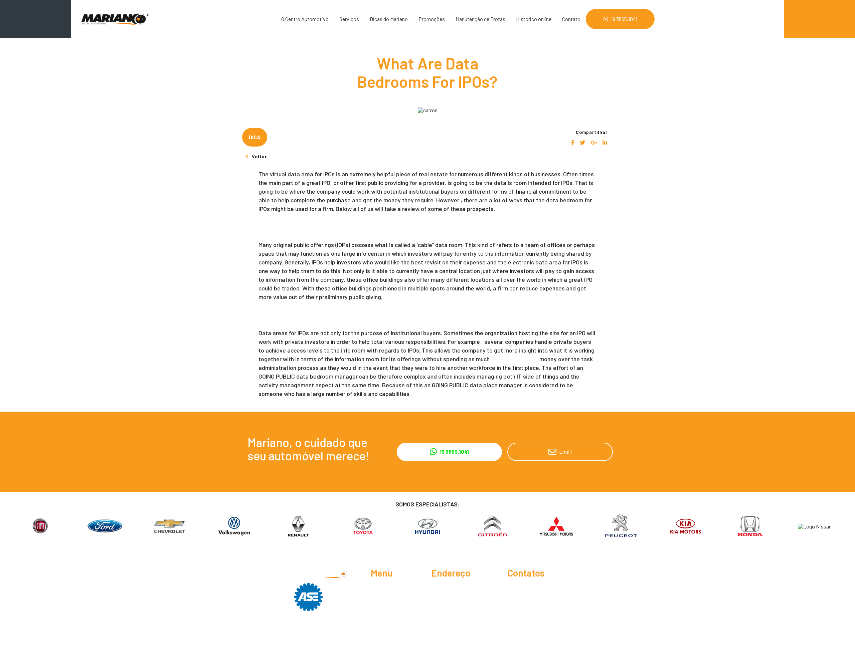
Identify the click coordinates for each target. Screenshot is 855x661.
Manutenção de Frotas (480, 19)
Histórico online (533, 19)
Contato (571, 19)
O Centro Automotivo (305, 19)
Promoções (431, 19)
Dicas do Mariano (389, 19)
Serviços (349, 19)
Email (565, 451)
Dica (255, 137)
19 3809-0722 (530, 599)
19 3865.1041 (624, 19)
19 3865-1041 (528, 589)
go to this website (514, 359)
